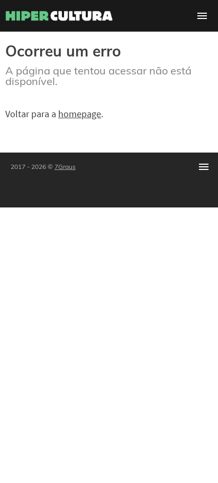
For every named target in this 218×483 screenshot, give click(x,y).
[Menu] (202, 16)
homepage (79, 114)
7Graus (65, 167)
